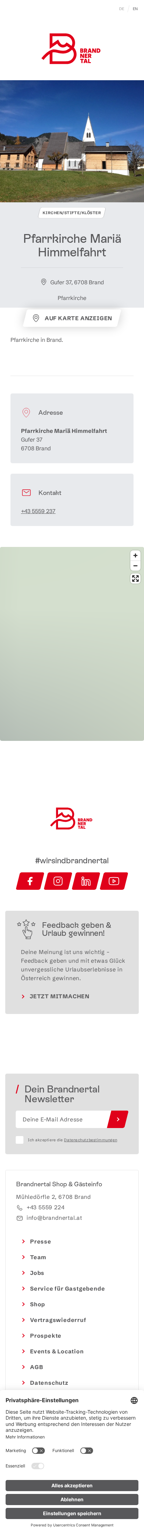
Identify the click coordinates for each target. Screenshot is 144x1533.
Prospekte (46, 1335)
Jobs (37, 1272)
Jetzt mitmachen (59, 996)
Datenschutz (49, 1382)
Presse (40, 1241)
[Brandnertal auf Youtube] (114, 881)
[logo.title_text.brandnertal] (72, 50)
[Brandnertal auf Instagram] (58, 881)
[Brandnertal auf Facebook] (30, 881)
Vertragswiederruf (58, 1319)
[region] (72, 686)
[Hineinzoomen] (135, 555)
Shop (37, 1304)
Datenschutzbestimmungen (90, 1139)
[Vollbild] (135, 578)
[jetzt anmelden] (118, 1119)
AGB (36, 1366)
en (135, 8)
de (121, 8)
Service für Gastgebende (67, 1288)
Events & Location (57, 1351)
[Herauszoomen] (135, 566)
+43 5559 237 (38, 511)
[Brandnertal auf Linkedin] (86, 881)
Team (38, 1257)
